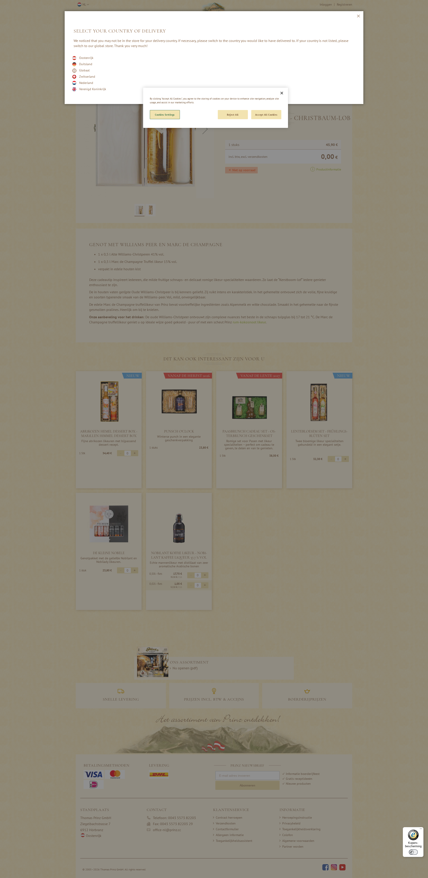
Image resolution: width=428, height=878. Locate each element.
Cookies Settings (165, 114)
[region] (215, 108)
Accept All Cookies (266, 114)
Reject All (233, 114)
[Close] (282, 93)
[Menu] (421, 829)
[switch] (413, 852)
